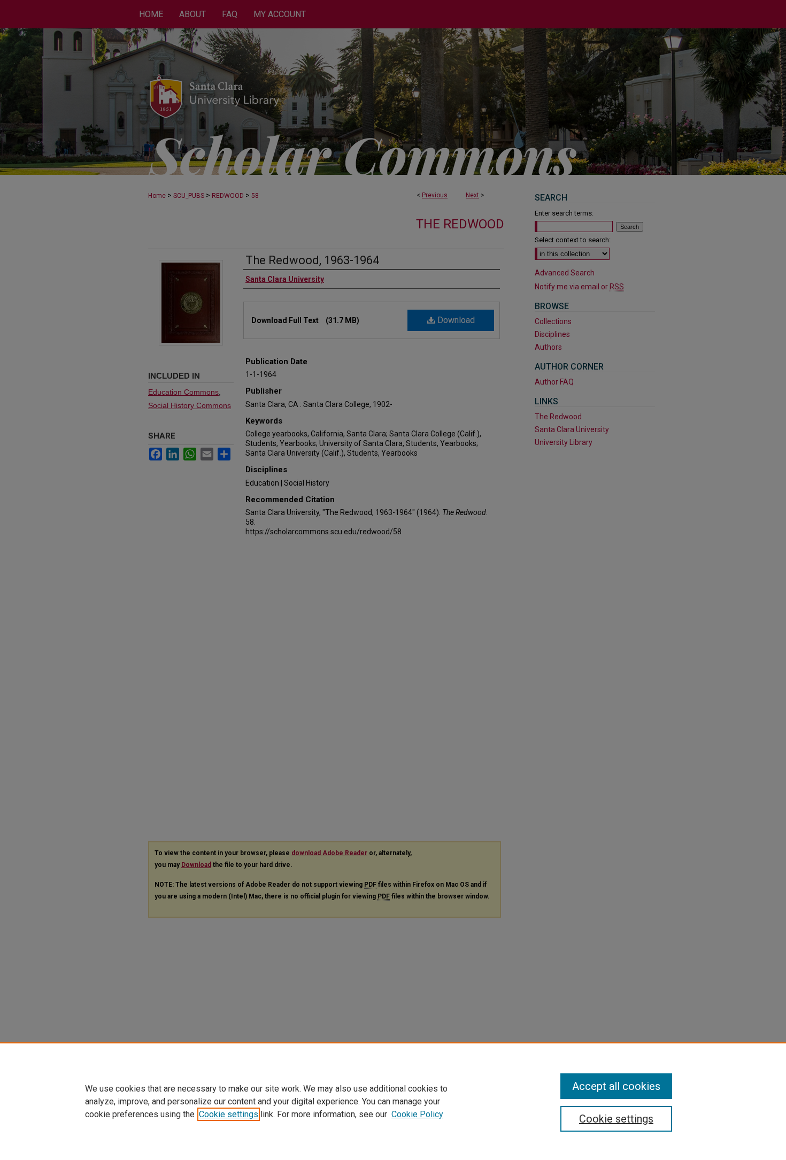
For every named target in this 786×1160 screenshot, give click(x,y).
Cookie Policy (417, 1114)
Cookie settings (228, 1114)
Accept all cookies (616, 1086)
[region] (393, 1101)
